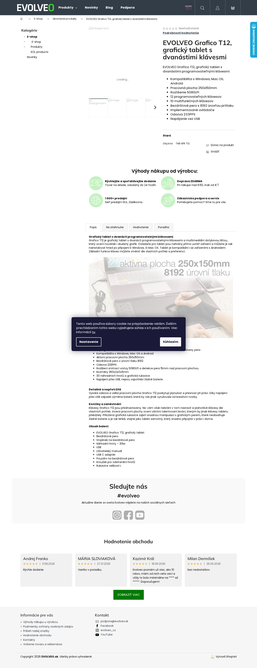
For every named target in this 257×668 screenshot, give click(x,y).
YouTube (107, 634)
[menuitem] (68, 7)
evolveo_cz (108, 630)
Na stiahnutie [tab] (115, 227)
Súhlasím (170, 342)
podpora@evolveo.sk (114, 621)
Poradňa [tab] (163, 227)
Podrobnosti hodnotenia (181, 33)
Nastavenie (88, 342)
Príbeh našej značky (36, 631)
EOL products (39, 52)
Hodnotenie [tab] (141, 227)
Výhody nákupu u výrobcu (40, 622)
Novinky (32, 57)
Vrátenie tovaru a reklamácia (42, 644)
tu (93, 332)
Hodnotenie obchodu (128, 541)
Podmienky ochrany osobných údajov (48, 626)
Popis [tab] (93, 227)
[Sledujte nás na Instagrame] (117, 515)
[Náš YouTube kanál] (140, 515)
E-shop (32, 37)
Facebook (107, 626)
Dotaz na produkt (222, 145)
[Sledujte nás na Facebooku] (128, 515)
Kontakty (29, 640)
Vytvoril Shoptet (226, 656)
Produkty (36, 47)
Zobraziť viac (128, 595)
